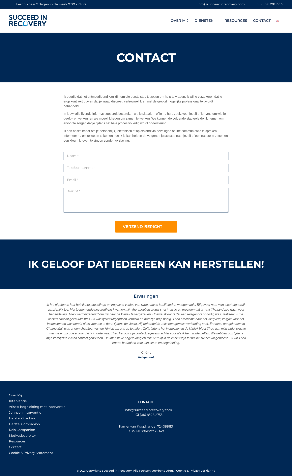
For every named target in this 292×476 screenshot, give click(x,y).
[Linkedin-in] (154, 444)
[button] (41, 331)
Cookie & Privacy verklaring (196, 470)
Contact (262, 20)
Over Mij (180, 20)
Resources (235, 20)
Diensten (204, 20)
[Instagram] (146, 444)
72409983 (165, 426)
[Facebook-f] (137, 444)
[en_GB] (277, 21)
